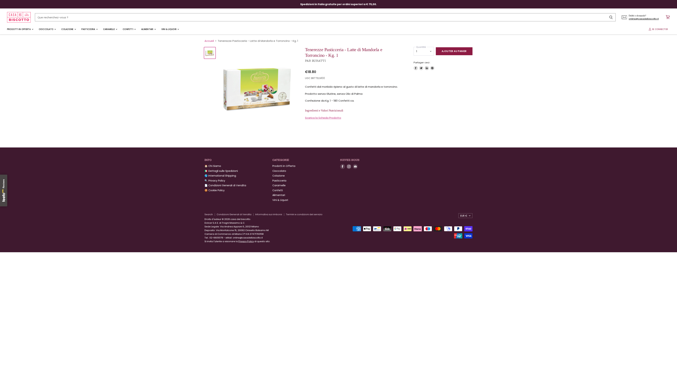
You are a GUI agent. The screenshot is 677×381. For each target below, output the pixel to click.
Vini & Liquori (169, 29)
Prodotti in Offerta (19, 29)
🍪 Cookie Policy (215, 190)
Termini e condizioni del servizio (304, 214)
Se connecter (659, 29)
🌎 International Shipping (220, 175)
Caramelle (109, 29)
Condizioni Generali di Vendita (234, 214)
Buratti (319, 60)
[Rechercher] (611, 17)
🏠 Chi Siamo (213, 166)
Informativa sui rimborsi (268, 214)
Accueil (209, 40)
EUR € (463, 215)
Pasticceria (88, 29)
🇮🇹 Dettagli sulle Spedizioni (221, 171)
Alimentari (147, 29)
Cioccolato (46, 29)
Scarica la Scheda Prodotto (323, 118)
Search (209, 214)
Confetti (128, 29)
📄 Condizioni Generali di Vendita (225, 185)
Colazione (67, 29)
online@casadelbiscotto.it (644, 18)
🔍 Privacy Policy (215, 180)
